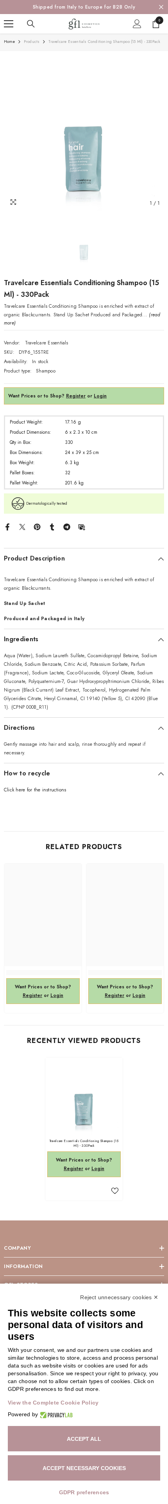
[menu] (8, 23)
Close (161, 7)
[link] (43, 972)
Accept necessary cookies (84, 1468)
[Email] (81, 526)
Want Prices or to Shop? (47, 395)
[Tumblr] (51, 526)
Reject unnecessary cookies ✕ (119, 1297)
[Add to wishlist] (115, 1191)
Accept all (84, 1439)
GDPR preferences (84, 1492)
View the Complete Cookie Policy (53, 1402)
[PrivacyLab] (55, 1414)
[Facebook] (7, 526)
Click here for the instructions (35, 789)
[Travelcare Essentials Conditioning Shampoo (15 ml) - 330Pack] (84, 1096)
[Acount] (137, 24)
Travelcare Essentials (46, 342)
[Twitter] (22, 526)
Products (32, 41)
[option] (84, 7)
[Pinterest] (37, 526)
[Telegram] (66, 526)
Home (9, 41)
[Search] (31, 23)
